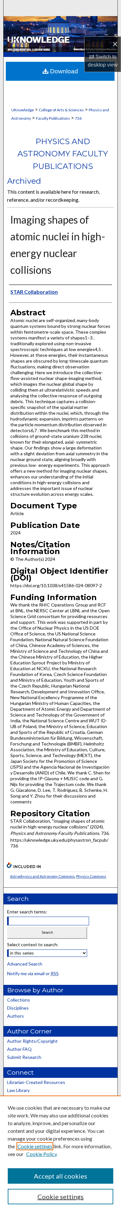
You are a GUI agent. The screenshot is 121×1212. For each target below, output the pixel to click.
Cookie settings (34, 1146)
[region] (60, 1154)
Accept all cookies (60, 1176)
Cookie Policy (41, 1154)
